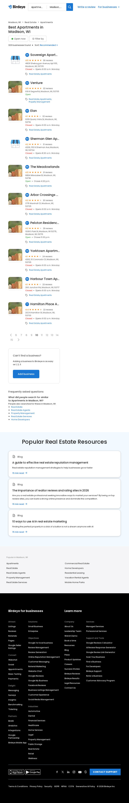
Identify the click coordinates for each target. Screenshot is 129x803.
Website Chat (35, 671)
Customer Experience (38, 694)
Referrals (12, 636)
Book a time (70, 640)
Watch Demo (70, 636)
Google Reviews (36, 676)
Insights (12, 699)
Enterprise (33, 631)
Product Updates (72, 659)
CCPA (71, 786)
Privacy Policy (36, 786)
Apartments (46, 74)
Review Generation (37, 652)
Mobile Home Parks (75, 582)
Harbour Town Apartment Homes (45, 279)
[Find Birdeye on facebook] (57, 772)
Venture (36, 83)
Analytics (12, 725)
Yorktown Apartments (45, 251)
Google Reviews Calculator (99, 642)
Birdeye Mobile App (17, 742)
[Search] (69, 7)
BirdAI (11, 721)
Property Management (39, 102)
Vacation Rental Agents (77, 577)
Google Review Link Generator (100, 652)
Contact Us (70, 687)
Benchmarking (15, 704)
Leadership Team (72, 631)
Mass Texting (14, 674)
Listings (12, 626)
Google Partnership (14, 736)
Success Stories (72, 669)
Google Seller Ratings (14, 646)
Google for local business (40, 642)
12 (47, 335)
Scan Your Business (95, 657)
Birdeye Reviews (72, 673)
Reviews (12, 631)
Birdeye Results (71, 678)
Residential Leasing (74, 572)
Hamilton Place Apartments (45, 304)
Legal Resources (72, 683)
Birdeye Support (94, 671)
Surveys (12, 695)
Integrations (14, 730)
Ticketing (12, 709)
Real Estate (30, 22)
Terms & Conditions (18, 786)
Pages (11, 640)
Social (11, 664)
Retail (31, 753)
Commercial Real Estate (77, 563)
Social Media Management (41, 699)
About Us (68, 626)
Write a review (86, 7)
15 (12, 340)
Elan (33, 111)
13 (52, 335)
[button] (10, 335)
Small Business (35, 626)
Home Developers (20, 419)
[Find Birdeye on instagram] (74, 772)
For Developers (93, 666)
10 (36, 335)
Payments (13, 678)
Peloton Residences (45, 223)
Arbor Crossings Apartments (45, 195)
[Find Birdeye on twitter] (63, 772)
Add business (26, 374)
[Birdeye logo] (17, 7)
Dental (31, 716)
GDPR (56, 786)
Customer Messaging (38, 661)
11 (42, 335)
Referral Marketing (37, 666)
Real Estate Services (21, 416)
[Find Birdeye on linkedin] (68, 772)
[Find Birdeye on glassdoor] (86, 772)
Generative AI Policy (85, 786)
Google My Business (38, 680)
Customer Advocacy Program (100, 680)
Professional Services (96, 631)
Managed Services (95, 626)
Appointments (15, 669)
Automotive (34, 711)
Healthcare (33, 725)
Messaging (13, 690)
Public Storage (35, 744)
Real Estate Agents (20, 410)
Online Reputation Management (44, 657)
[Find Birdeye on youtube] (79, 772)
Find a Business (93, 661)
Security (48, 786)
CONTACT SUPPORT (105, 772)
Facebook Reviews (37, 685)
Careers (68, 664)
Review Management (38, 647)
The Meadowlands (44, 167)
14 (57, 335)
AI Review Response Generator (101, 647)
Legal (30, 734)
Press (67, 654)
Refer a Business (94, 676)
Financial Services (36, 720)
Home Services (35, 730)
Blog (66, 650)
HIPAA (64, 786)
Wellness (32, 758)
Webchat (12, 659)
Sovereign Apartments (45, 55)
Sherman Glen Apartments (45, 139)
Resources (69, 645)
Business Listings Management (43, 690)
